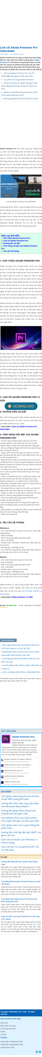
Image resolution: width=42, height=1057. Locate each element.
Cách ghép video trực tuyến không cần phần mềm (20, 827)
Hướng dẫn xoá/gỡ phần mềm (11, 1044)
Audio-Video (4, 54)
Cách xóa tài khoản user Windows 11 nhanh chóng (19, 841)
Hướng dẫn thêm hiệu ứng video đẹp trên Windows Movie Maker (20, 805)
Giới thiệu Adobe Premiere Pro (16, 238)
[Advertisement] (21, 22)
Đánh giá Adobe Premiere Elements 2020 (20, 98)
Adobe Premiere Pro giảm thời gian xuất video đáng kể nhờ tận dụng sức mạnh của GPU (19, 86)
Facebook (37, 1052)
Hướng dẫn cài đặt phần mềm (11, 1041)
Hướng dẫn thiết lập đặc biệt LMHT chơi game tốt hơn (21, 834)
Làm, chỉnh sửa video (17, 54)
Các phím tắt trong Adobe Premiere (18, 79)
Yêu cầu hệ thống (11, 251)
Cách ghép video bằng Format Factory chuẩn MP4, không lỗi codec (20, 798)
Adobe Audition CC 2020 (22, 597)
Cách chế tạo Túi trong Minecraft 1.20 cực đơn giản (20, 848)
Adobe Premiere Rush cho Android (17, 765)
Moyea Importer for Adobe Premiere (18, 759)
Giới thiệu (4, 1023)
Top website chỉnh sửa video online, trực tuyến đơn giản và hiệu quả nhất (20, 819)
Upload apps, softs (7, 1047)
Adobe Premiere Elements (14, 776)
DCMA (2, 1031)
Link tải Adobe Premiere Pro (15, 240)
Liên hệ (3, 1034)
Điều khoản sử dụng (8, 1026)
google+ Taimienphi (40, 1052)
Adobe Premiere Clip (12, 782)
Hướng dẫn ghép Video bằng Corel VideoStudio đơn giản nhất (18, 812)
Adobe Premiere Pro (23, 736)
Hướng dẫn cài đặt (11, 243)
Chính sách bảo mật (7, 1029)
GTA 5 (35, 924)
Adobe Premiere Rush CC (13, 770)
